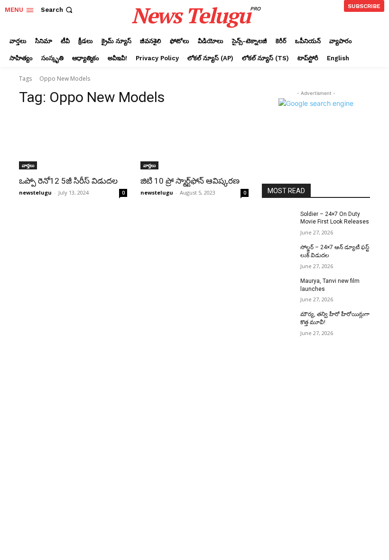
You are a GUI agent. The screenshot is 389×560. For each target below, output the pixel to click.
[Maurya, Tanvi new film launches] (278, 288)
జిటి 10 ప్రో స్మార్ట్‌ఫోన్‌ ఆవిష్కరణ (190, 181)
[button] (57, 9)
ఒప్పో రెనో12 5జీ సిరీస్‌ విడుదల (68, 181)
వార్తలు (28, 165)
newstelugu (35, 192)
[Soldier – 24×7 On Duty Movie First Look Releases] (278, 221)
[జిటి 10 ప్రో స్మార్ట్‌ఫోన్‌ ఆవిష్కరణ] (194, 142)
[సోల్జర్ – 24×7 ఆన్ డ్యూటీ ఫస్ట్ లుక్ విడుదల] (278, 254)
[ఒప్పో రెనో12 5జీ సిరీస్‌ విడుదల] (73, 142)
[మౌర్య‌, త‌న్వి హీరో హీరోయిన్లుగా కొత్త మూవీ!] (278, 321)
